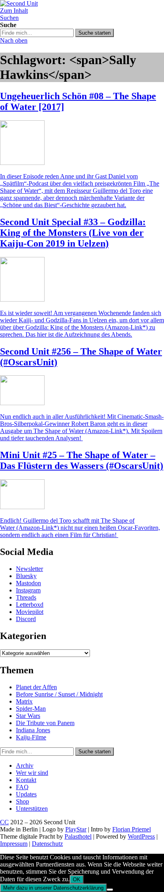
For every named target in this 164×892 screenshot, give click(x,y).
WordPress (141, 836)
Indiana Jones (33, 730)
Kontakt (26, 779)
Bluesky (26, 575)
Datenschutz (47, 843)
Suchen (9, 17)
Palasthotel (78, 836)
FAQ (22, 787)
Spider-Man (31, 708)
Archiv (24, 765)
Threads (26, 597)
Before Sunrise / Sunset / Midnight (59, 694)
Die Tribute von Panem (45, 722)
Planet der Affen (36, 687)
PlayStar (75, 829)
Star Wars (28, 715)
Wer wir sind (32, 772)
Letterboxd (29, 604)
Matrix (24, 701)
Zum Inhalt (14, 10)
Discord (26, 619)
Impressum (13, 843)
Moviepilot (29, 611)
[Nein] (110, 889)
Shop (22, 801)
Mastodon (28, 583)
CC (4, 822)
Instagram (28, 590)
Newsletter (29, 568)
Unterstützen (32, 808)
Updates (26, 794)
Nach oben (13, 40)
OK (76, 879)
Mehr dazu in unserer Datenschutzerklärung (53, 888)
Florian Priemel (131, 829)
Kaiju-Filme (31, 737)
